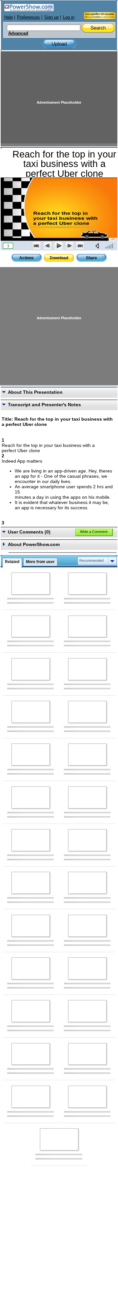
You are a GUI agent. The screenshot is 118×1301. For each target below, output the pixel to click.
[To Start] (37, 246)
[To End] (80, 246)
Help (8, 17)
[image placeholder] (30, 584)
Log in (68, 17)
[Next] (69, 246)
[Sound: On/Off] (98, 246)
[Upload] (59, 44)
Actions (26, 258)
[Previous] (47, 246)
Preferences (28, 17)
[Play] (58, 246)
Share (91, 258)
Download (59, 258)
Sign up (51, 17)
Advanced (18, 33)
